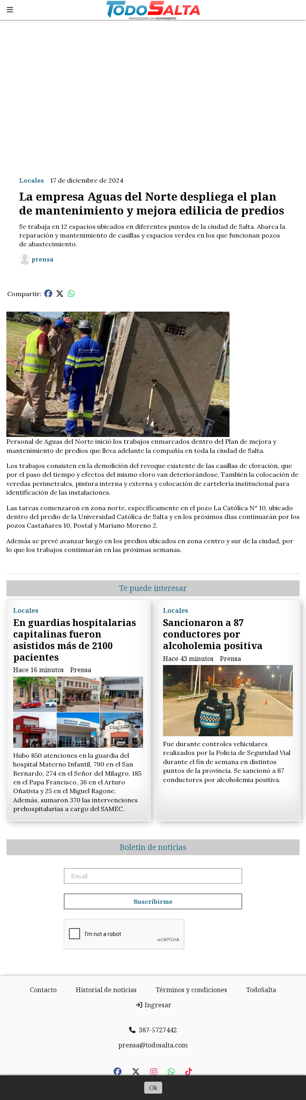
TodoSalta (261, 989)
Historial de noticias (106, 989)
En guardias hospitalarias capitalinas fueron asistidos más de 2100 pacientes (74, 639)
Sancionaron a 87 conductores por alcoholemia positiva (213, 634)
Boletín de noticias (153, 847)
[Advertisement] (153, 94)
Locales (31, 180)
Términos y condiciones (191, 989)
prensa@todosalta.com (153, 1045)
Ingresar (157, 1005)
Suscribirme (153, 901)
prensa (42, 259)
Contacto (43, 989)
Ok (153, 1088)
